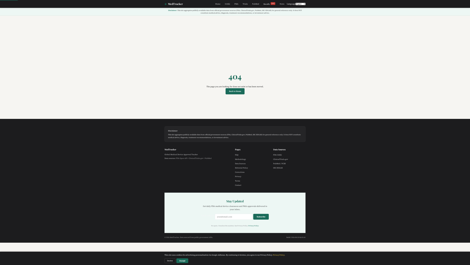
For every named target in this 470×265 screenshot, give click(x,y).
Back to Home (235, 91)
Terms (237, 181)
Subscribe (261, 217)
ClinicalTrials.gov (196, 158)
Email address (207, 215)
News (282, 4)
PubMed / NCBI (279, 163)
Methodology (240, 159)
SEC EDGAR (278, 168)
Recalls (269, 4)
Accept (182, 261)
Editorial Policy (241, 168)
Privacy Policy (253, 226)
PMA (236, 4)
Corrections (240, 172)
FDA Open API (181, 158)
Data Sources (240, 163)
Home (217, 4)
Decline (170, 261)
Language (291, 3)
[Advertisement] (235, 34)
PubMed (255, 4)
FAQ (236, 155)
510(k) (227, 4)
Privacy (238, 176)
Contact (238, 185)
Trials (245, 4)
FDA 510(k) (277, 155)
